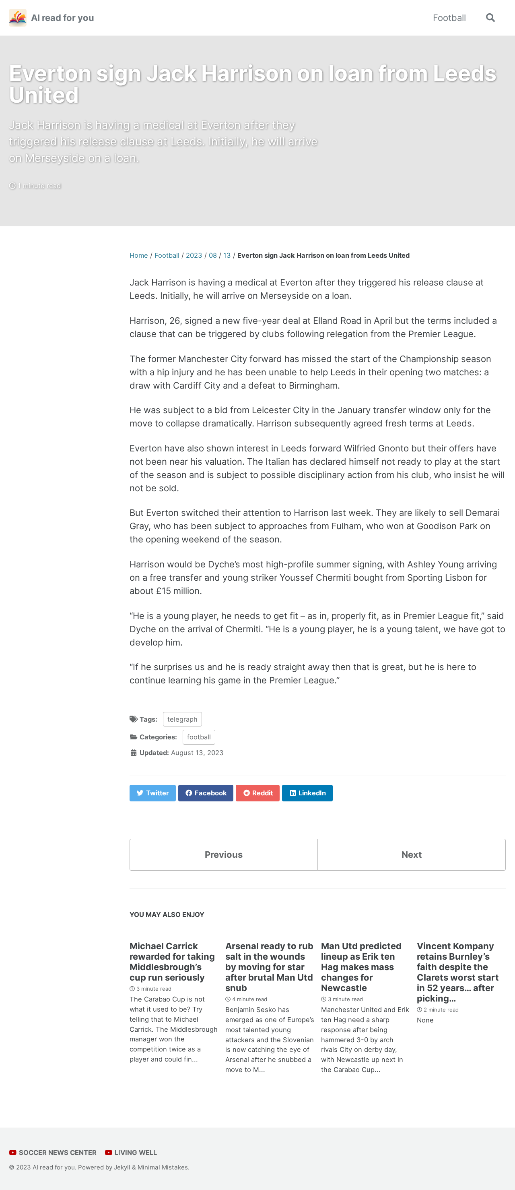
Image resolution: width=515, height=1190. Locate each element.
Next (412, 854)
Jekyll (122, 1167)
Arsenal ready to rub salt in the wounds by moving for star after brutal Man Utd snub (269, 967)
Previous (224, 854)
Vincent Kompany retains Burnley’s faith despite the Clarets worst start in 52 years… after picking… (458, 972)
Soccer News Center (57, 1153)
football (199, 737)
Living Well (135, 1153)
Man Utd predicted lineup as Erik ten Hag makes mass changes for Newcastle (361, 967)
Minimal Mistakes (163, 1167)
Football (449, 17)
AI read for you (62, 17)
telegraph (182, 719)
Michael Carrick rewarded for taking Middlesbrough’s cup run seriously (172, 962)
